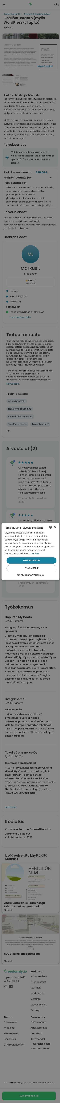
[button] (30, 574)
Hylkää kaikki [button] (31, 568)
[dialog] (30, 551)
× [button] (55, 527)
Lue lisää (34, 553)
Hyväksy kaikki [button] (31, 560)
